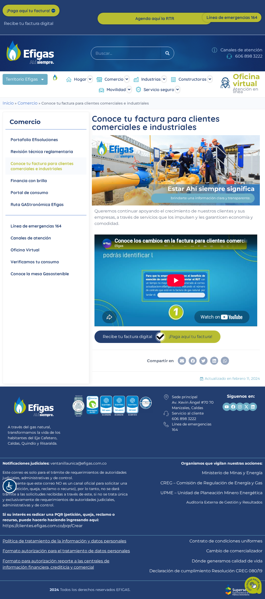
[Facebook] (233, 407)
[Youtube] (227, 407)
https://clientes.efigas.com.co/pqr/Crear (43, 525)
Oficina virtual (246, 80)
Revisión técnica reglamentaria (42, 151)
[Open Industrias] (164, 79)
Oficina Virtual (25, 249)
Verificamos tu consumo (35, 261)
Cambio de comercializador (234, 550)
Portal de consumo (29, 192)
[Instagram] (240, 407)
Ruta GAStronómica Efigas (37, 204)
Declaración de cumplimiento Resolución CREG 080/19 (205, 570)
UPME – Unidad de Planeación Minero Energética (211, 492)
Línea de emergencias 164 (36, 226)
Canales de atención (31, 237)
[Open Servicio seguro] (177, 89)
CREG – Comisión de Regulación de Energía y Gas (211, 482)
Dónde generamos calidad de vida (227, 561)
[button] (182, 361)
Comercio (28, 103)
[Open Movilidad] (129, 89)
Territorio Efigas (22, 79)
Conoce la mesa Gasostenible (40, 273)
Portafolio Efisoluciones (34, 139)
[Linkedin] (253, 407)
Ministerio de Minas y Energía (232, 472)
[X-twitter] (246, 407)
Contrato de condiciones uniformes (225, 541)
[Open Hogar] (90, 79)
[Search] (167, 53)
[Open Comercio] (127, 79)
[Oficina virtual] (226, 83)
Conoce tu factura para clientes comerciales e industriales (42, 166)
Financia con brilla (29, 180)
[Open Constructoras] (210, 79)
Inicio (8, 103)
